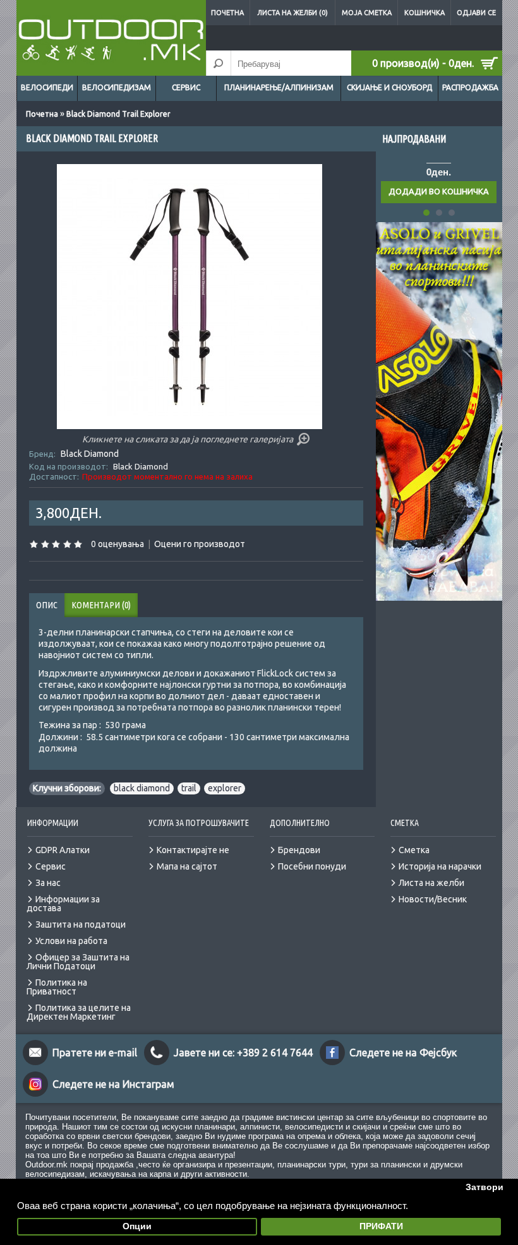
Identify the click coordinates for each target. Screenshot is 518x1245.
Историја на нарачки (440, 866)
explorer (224, 788)
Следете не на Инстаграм (113, 1084)
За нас (48, 883)
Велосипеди (47, 87)
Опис (46, 604)
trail (188, 788)
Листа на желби (431, 883)
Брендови (299, 850)
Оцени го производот (199, 544)
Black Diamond (90, 454)
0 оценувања (117, 544)
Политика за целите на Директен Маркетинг (79, 1012)
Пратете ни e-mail (94, 1052)
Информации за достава (63, 903)
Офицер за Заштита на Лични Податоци (78, 961)
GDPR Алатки (62, 850)
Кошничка (424, 12)
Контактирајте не (193, 850)
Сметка (414, 850)
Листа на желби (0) (292, 12)
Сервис (186, 87)
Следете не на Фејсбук (403, 1052)
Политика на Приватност (57, 986)
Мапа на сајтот (187, 866)
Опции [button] (137, 1226)
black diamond (142, 788)
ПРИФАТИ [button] (381, 1226)
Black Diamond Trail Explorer (118, 114)
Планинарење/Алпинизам (279, 87)
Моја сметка (367, 12)
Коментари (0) (101, 604)
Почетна (227, 12)
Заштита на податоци (80, 924)
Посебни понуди (312, 866)
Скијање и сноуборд (389, 87)
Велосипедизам (116, 87)
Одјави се (476, 12)
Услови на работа (71, 941)
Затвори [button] (484, 1187)
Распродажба (470, 87)
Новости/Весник (433, 899)
